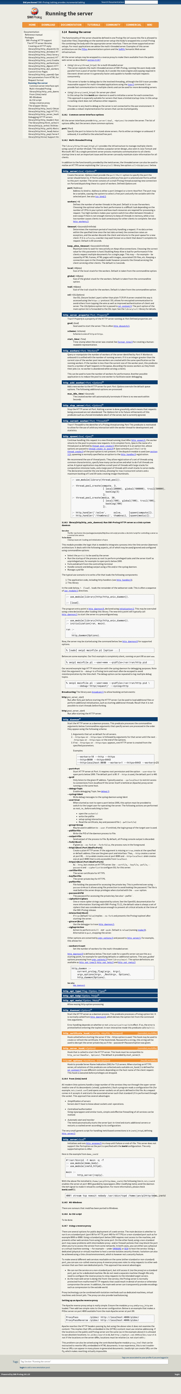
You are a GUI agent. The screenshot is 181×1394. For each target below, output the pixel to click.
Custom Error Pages (38, 71)
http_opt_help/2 (105, 962)
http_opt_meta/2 (126, 962)
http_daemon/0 (96, 608)
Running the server (38, 83)
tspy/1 (131, 84)
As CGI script (35, 100)
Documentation (31, 31)
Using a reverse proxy (39, 102)
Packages (29, 37)
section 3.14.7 (93, 60)
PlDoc (84, 49)
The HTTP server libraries (39, 43)
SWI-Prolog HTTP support (39, 40)
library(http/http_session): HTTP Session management (55, 57)
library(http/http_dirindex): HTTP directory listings (53, 51)
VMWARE (117, 1248)
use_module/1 (71, 590)
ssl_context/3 (125, 306)
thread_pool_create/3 (103, 445)
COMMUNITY (113, 24)
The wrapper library (37, 105)
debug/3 (105, 791)
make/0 (141, 929)
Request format (36, 80)
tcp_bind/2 (100, 196)
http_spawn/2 (138, 440)
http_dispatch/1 (122, 325)
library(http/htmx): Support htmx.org (46, 136)
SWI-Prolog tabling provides (61, 2)
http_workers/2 (81, 221)
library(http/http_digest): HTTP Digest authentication (55, 65)
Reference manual (34, 34)
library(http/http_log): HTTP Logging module (50, 111)
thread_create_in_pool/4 (101, 448)
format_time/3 (125, 341)
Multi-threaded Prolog (40, 88)
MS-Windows (35, 97)
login (22, 1367)
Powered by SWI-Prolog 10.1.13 (15, 1374)
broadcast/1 (98, 691)
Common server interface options (45, 85)
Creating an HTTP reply (39, 46)
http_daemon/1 (69, 614)
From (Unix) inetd (37, 94)
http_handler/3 (128, 454)
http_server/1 (134, 937)
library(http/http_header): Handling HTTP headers (53, 119)
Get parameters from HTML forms (45, 77)
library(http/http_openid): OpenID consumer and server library (58, 74)
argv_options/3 (105, 937)
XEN (126, 1248)
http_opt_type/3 (87, 962)
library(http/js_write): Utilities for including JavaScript (54, 125)
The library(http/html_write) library (46, 122)
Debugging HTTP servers (40, 117)
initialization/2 (126, 608)
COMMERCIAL (133, 24)
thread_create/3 (75, 451)
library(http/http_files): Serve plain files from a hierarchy (56, 54)
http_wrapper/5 (94, 1143)
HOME (32, 24)
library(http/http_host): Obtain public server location (54, 108)
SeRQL (122, 49)
